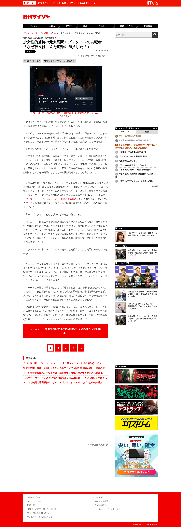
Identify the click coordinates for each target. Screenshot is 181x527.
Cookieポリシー (102, 505)
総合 (147, 132)
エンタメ (33, 26)
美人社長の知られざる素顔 (130, 136)
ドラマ (69, 26)
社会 (85, 26)
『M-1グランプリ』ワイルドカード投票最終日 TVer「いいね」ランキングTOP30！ (142, 306)
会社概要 (99, 497)
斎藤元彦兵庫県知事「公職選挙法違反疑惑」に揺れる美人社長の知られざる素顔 (142, 293)
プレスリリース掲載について (40, 517)
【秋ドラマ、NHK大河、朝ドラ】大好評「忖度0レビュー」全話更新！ (142, 234)
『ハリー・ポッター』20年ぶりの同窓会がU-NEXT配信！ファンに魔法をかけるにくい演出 (65, 378)
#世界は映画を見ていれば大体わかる (59, 61)
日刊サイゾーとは (35, 497)
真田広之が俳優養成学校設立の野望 (133, 140)
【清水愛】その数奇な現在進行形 (132, 152)
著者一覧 (31, 505)
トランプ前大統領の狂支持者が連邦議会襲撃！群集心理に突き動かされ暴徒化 (63, 373)
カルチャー (103, 26)
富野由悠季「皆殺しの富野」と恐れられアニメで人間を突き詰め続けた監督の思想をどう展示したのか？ (65, 368)
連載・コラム (126, 132)
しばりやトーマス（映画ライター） (94, 56)
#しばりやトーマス (32, 61)
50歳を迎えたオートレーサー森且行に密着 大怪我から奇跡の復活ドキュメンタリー (142, 252)
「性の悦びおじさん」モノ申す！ (132, 165)
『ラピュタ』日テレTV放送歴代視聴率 (135, 170)
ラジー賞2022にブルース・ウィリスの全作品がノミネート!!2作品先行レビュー (63, 363)
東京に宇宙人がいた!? (128, 161)
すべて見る (152, 128)
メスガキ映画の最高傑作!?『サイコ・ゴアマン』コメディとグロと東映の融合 (62, 382)
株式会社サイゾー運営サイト (107, 509)
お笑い (51, 26)
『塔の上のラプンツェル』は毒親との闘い (136, 181)
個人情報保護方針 (103, 501)
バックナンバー (34, 501)
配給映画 (148, 26)
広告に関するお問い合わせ (39, 513)
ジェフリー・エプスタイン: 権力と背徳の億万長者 (51, 199)
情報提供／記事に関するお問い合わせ (44, 509)
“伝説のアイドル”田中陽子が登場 (133, 156)
